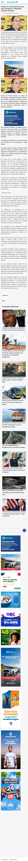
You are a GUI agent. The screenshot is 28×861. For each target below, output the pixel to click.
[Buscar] (24, 530)
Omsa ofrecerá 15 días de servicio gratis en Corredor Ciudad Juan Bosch (13, 402)
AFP (4, 13)
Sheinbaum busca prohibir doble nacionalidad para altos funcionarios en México (13, 470)
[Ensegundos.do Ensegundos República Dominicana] (12, 2)
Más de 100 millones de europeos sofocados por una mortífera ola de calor (13, 492)
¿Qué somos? (13, 859)
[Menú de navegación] (2, 2)
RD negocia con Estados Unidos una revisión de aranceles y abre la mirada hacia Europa (13, 425)
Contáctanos (4, 859)
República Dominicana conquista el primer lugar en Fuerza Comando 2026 (13, 380)
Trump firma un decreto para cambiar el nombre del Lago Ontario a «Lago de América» (13, 514)
